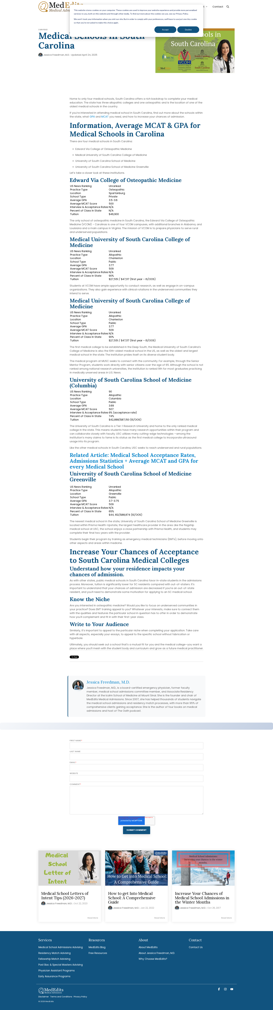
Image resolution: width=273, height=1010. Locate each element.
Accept (165, 29)
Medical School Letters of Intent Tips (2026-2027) (64, 895)
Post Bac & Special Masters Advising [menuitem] (60, 964)
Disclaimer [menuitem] (43, 996)
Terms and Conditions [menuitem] (61, 996)
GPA (93, 116)
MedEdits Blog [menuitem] (97, 947)
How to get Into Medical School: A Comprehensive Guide (131, 898)
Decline (188, 29)
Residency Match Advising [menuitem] (54, 953)
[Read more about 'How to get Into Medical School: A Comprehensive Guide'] (136, 868)
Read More (93, 918)
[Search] (228, 7)
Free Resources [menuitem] (98, 953)
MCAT (105, 116)
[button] (219, 989)
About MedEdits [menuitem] (148, 947)
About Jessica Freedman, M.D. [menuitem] (157, 953)
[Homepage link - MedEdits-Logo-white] (50, 992)
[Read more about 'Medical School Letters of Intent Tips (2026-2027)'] (69, 868)
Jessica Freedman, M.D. (56, 54)
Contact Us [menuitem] (196, 947)
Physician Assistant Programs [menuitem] (56, 970)
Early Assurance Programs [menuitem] (54, 976)
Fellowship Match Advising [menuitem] (54, 959)
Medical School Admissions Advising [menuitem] (60, 947)
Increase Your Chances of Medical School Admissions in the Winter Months (202, 898)
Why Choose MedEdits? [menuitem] (153, 959)
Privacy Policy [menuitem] (80, 996)
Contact (217, 6)
